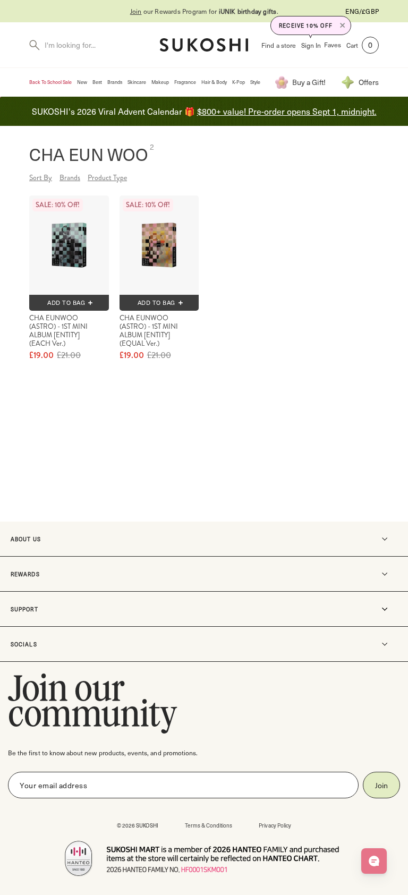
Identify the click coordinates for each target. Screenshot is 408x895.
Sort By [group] (40, 177)
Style (255, 82)
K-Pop (238, 82)
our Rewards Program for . (204, 11)
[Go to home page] (204, 45)
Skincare (137, 82)
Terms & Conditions (209, 825)
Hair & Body (214, 82)
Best (97, 82)
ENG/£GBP (362, 11)
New (82, 82)
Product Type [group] (107, 177)
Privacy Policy (275, 825)
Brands (114, 82)
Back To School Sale (50, 82)
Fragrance (185, 82)
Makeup (160, 82)
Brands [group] (70, 177)
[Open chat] (374, 861)
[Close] (342, 25)
